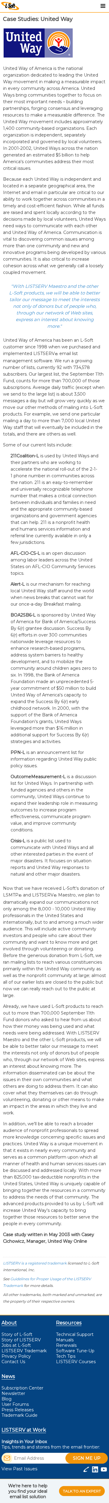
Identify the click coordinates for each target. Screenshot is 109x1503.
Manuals (65, 1340)
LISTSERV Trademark (24, 1350)
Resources (68, 1323)
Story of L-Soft (17, 1334)
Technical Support (75, 1334)
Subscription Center (22, 1388)
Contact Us (13, 1361)
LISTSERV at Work (24, 1430)
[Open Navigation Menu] (103, 6)
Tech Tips (65, 1356)
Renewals (66, 1345)
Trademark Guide (20, 1415)
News (8, 1376)
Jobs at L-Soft (16, 1345)
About (9, 1323)
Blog (7, 1399)
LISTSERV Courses (76, 1361)
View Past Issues (19, 1469)
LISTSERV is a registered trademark (35, 1263)
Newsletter (13, 1393)
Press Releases (18, 1410)
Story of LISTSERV (21, 1340)
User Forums (15, 1404)
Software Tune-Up (75, 1350)
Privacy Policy (16, 1356)
